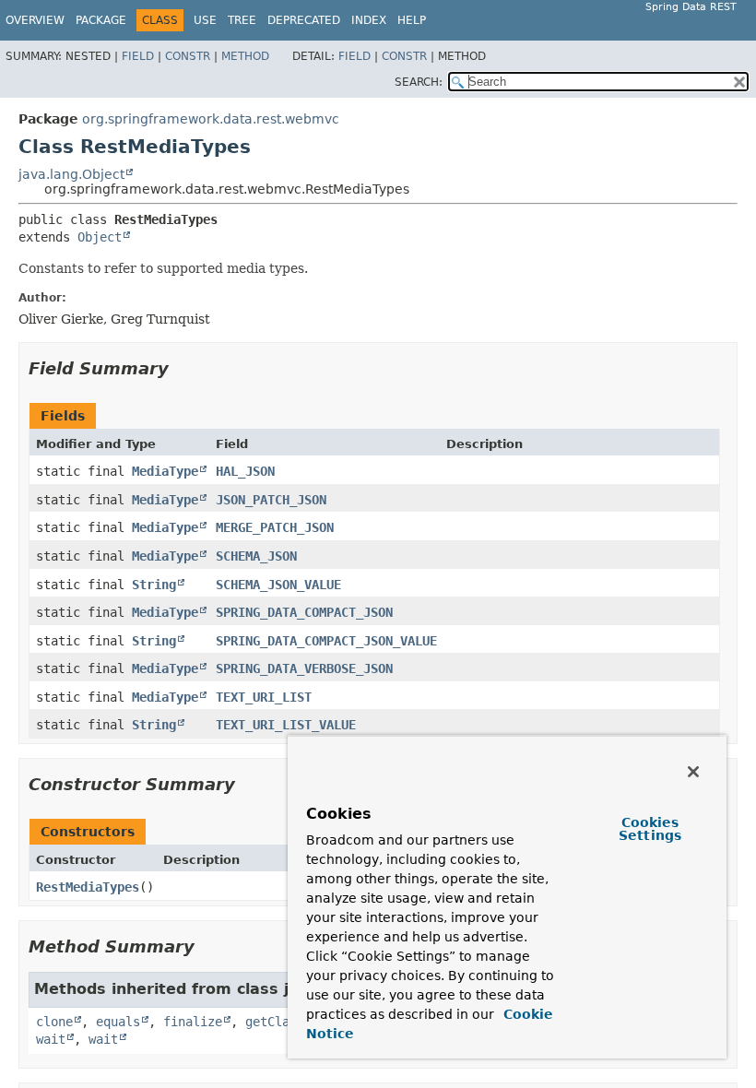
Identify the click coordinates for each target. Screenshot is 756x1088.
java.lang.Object (71, 174)
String (154, 584)
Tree (242, 20)
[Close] (693, 771)
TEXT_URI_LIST (264, 697)
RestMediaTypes (87, 887)
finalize (192, 1021)
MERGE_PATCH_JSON (275, 527)
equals (118, 1021)
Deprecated (303, 20)
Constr (187, 56)
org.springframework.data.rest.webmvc (210, 119)
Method (245, 56)
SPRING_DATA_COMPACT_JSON (304, 612)
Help (411, 20)
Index (368, 20)
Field (138, 56)
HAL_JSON (245, 471)
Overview (35, 20)
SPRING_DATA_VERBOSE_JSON (304, 668)
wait (50, 1039)
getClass (274, 1021)
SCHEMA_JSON (256, 556)
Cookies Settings (650, 829)
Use (205, 20)
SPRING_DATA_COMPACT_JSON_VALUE (326, 640)
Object (99, 237)
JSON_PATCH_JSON (271, 499)
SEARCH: (419, 82)
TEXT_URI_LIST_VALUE (286, 724)
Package (101, 20)
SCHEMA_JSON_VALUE (278, 584)
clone (54, 1021)
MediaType (165, 471)
